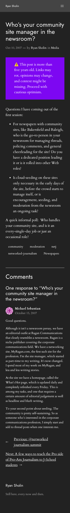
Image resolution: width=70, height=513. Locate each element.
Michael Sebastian (28, 309)
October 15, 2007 (26, 313)
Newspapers (51, 253)
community (15, 247)
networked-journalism (22, 253)
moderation (37, 247)
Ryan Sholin (12, 6)
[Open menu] (62, 6)
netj (54, 247)
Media (55, 48)
